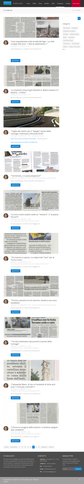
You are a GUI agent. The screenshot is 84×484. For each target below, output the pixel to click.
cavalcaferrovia (27, 348)
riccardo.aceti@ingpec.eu (49, 471)
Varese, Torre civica (30, 221)
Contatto (68, 3)
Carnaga (34, 136)
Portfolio (46, 3)
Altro (64, 49)
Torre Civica (14, 221)
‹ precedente (13, 447)
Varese (38, 136)
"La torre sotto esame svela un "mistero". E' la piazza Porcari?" (34, 215)
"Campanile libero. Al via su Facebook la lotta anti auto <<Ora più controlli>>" (33, 385)
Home (28, 3)
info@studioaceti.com (50, 469)
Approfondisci (15, 60)
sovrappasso (35, 348)
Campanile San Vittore (17, 391)
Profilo (34, 3)
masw (47, 264)
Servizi (40, 3)
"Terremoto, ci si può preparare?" (26, 175)
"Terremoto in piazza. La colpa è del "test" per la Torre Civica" (32, 258)
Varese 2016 (76, 3)
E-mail (65, 469)
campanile (33, 391)
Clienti (53, 3)
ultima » (51, 447)
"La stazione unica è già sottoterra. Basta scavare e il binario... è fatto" (34, 91)
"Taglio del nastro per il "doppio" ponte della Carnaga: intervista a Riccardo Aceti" (31, 132)
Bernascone (26, 391)
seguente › (44, 447)
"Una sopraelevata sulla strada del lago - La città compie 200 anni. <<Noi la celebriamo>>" (32, 42)
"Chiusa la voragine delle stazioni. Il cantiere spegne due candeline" (34, 428)
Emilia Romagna (51, 178)
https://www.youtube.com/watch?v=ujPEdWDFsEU (24, 142)
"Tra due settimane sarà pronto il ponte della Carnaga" (31, 342)
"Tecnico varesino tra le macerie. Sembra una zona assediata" (34, 301)
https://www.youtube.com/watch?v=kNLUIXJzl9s (23, 138)
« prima (6, 447)
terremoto (44, 178)
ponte (42, 136)
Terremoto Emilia (36, 178)
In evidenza (60, 3)
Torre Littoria (20, 221)
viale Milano (18, 434)
